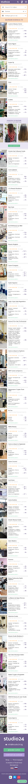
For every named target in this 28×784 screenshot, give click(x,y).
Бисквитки (14, 765)
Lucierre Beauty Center (15, 24)
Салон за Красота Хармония (16, 444)
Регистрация (17, 760)
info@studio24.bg (15, 744)
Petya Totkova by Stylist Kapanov (15, 579)
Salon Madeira (12, 540)
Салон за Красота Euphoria (16, 351)
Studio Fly (11, 62)
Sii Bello (10, 99)
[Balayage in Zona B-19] (12, 768)
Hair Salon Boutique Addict (16, 654)
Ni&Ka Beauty (12, 426)
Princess (10, 559)
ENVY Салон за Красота (15, 370)
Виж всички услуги (12, 40)
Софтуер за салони (14, 755)
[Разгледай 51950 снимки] (14, 133)
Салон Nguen (12, 43)
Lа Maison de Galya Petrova (16, 598)
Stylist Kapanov (12, 282)
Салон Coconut (12, 461)
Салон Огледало (13, 265)
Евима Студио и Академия (16, 674)
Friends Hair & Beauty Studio (16, 151)
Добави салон (14, 750)
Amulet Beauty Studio (14, 519)
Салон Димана (12, 169)
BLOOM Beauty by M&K (15, 225)
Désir (9, 82)
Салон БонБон (12, 500)
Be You (10, 410)
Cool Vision (11, 480)
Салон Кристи (12, 718)
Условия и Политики (14, 763)
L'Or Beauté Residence (15, 188)
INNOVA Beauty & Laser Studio (17, 696)
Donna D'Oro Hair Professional (17, 321)
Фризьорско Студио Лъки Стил (16, 390)
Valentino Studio (13, 616)
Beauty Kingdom (13, 244)
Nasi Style (11, 207)
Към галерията (14, 146)
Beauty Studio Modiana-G (15, 636)
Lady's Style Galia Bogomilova (17, 301)
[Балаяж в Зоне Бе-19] (16, 768)
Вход (7, 760)
